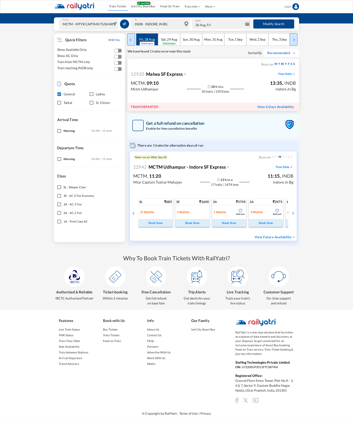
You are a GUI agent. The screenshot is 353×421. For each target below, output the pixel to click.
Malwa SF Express (157, 74)
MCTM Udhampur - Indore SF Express (179, 167)
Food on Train (112, 341)
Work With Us (156, 358)
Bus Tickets (110, 329)
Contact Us (154, 335)
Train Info (191, 6)
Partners (152, 346)
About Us (153, 329)
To (136, 19)
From (65, 19)
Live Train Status (69, 329)
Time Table (285, 74)
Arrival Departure (70, 358)
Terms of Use (188, 413)
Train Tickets (117, 6)
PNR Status (66, 335)
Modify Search (274, 24)
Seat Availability (69, 346)
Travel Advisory (69, 363)
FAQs (150, 341)
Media (151, 363)
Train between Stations (73, 352)
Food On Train (170, 6)
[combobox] (89, 24)
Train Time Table (69, 341)
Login (287, 6)
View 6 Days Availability (275, 107)
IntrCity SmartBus (143, 6)
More (208, 6)
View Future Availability (273, 237)
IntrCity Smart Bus (203, 329)
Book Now (156, 223)
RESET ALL (114, 39)
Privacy (205, 413)
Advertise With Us (159, 352)
